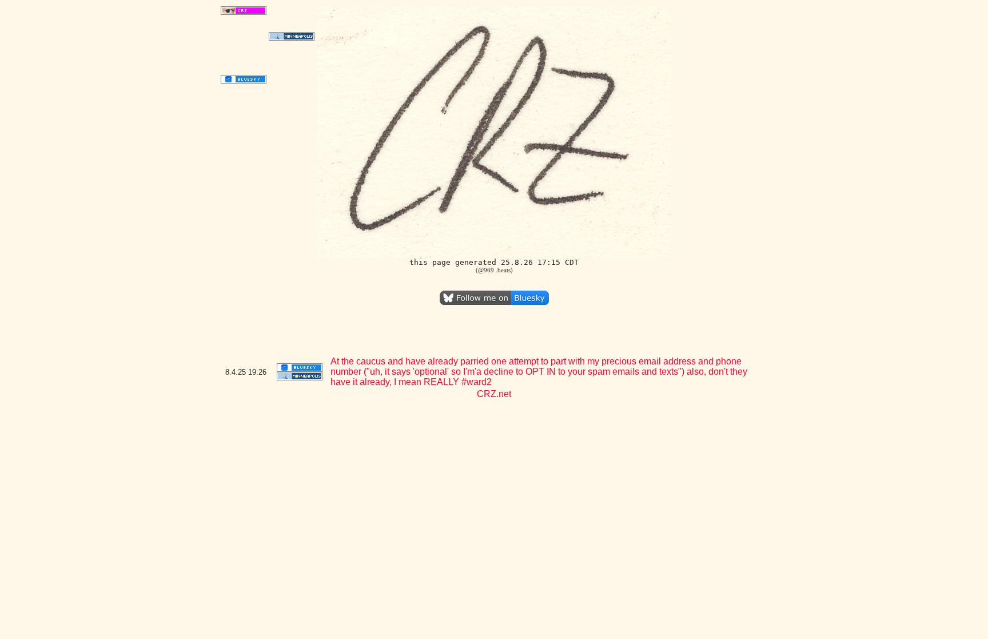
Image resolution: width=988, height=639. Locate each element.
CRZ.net (494, 394)
